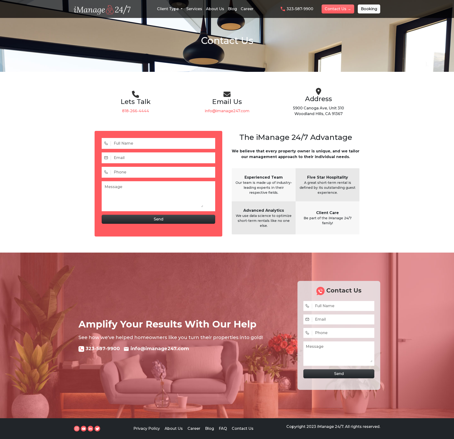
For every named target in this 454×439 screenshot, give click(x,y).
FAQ (223, 428)
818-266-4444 (135, 111)
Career (247, 9)
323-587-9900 (299, 9)
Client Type (168, 9)
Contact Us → (338, 9)
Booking (369, 9)
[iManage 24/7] (102, 8)
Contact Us (242, 428)
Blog (232, 9)
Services (194, 9)
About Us (215, 9)
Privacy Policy (146, 428)
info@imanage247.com (227, 111)
